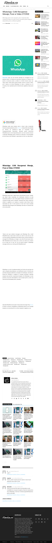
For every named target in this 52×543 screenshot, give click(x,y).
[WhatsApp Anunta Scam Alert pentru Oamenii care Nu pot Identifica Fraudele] (18, 452)
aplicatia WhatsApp (11, 358)
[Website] (26, 398)
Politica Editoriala (18, 541)
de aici (31, 304)
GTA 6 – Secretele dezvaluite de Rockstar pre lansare (42, 101)
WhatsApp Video (24, 364)
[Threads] (45, 522)
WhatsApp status (17, 364)
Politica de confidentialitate (27, 541)
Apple (21, 6)
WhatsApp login (28, 361)
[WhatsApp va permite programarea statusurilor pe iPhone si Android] (7, 439)
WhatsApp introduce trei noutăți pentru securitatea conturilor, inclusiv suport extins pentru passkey (17, 431)
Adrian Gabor (8, 23)
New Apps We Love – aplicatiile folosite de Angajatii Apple (9, 371)
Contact (45, 541)
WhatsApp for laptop (6, 361)
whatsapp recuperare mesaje (8, 364)
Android (19, 128)
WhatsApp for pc (14, 361)
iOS (27, 6)
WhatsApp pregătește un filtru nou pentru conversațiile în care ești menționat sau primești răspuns (7, 417)
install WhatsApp (18, 358)
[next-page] (5, 462)
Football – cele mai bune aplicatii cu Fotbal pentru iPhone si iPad (26, 371)
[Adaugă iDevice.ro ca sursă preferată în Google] (18, 122)
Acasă (4, 9)
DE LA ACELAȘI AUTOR (17, 404)
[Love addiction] (42, 132)
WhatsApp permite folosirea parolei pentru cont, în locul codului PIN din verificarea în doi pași (7, 431)
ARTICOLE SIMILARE (7, 404)
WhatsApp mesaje (6, 362)
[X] (24, 398)
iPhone (24, 6)
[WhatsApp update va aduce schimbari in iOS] (7, 452)
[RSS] (45, 519)
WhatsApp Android (6, 359)
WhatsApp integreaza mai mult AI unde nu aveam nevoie (17, 444)
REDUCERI (7, 6)
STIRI (4, 6)
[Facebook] (12, 398)
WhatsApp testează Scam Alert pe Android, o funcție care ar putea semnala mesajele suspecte (28, 417)
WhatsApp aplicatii (20, 359)
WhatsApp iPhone (21, 361)
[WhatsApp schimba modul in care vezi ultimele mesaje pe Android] (28, 439)
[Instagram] (15, 398)
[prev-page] (3, 462)
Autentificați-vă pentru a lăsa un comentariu (16, 474)
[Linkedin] (17, 398)
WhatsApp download (27, 359)
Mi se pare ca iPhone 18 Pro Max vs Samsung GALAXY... (44, 37)
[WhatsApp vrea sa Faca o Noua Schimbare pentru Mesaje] (28, 452)
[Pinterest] (19, 398)
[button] (47, 6)
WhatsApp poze (21, 362)
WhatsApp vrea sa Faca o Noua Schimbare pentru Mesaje (28, 457)
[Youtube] (28, 398)
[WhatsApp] (39, 522)
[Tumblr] (21, 398)
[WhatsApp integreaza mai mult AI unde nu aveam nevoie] (18, 439)
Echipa (41, 541)
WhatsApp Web (5, 365)
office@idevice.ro (24, 536)
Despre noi (12, 541)
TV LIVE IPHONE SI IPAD (14, 6)
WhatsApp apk (13, 359)
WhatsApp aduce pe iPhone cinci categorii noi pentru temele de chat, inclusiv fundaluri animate (17, 417)
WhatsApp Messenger (10, 9)
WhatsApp (23, 358)
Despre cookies (36, 541)
